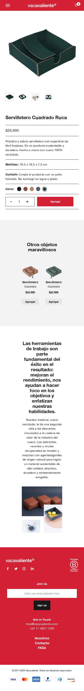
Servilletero (30, 282)
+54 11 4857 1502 (42, 628)
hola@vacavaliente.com (42, 624)
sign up (42, 605)
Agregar (55, 201)
